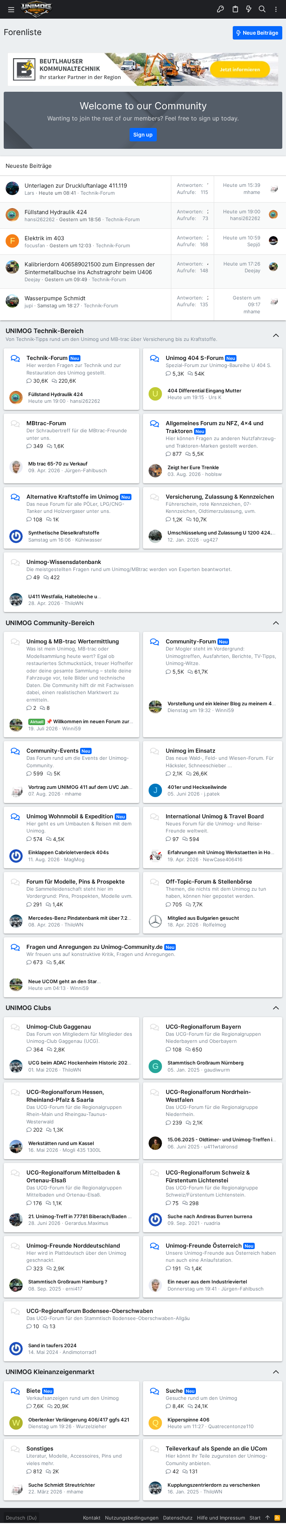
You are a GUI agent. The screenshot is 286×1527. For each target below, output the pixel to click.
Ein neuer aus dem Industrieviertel (207, 1282)
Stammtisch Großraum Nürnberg (206, 1063)
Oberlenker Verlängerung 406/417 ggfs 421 (78, 1420)
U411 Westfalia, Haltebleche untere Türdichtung (84, 596)
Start (255, 1518)
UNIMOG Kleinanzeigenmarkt (50, 1372)
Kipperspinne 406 (188, 1420)
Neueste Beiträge (29, 165)
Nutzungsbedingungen (132, 1518)
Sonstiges (39, 1448)
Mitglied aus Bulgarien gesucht (203, 918)
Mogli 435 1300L (82, 1150)
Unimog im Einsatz (190, 750)
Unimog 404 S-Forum (194, 357)
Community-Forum (191, 641)
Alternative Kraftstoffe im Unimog (72, 496)
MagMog (74, 859)
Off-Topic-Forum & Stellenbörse (209, 881)
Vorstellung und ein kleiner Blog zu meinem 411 (222, 703)
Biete (33, 1390)
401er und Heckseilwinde (197, 787)
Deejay (32, 279)
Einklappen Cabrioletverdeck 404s (68, 852)
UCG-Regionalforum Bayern (203, 1026)
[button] (11, 9)
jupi (29, 305)
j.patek (212, 794)
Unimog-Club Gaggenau (58, 1026)
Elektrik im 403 (44, 238)
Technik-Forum (97, 193)
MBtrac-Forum (46, 423)
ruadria (212, 1223)
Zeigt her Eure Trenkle (193, 467)
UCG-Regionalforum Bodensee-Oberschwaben (89, 1310)
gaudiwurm (217, 1070)
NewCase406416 (222, 859)
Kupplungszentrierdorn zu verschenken (214, 1485)
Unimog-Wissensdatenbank (63, 561)
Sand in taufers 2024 (52, 1345)
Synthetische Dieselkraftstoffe (63, 533)
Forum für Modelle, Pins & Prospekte (75, 881)
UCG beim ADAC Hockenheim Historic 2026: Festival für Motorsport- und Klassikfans (126, 1063)
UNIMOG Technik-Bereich (44, 331)
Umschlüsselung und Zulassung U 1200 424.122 (224, 533)
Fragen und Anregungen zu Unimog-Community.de (94, 946)
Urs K (215, 397)
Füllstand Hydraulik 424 (56, 212)
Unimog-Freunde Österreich (204, 1245)
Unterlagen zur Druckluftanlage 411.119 (76, 185)
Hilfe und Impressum (221, 1518)
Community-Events (52, 750)
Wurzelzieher (91, 1426)
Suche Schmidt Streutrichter (61, 1485)
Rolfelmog (214, 925)
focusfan (35, 245)
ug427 (210, 540)
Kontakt (92, 1518)
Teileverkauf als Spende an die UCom (216, 1448)
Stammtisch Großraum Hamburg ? (67, 1282)
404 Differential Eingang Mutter (204, 390)
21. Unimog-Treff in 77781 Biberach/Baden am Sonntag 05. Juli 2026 (107, 1216)
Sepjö (253, 244)
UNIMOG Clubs (28, 1008)
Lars (29, 193)
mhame (252, 192)
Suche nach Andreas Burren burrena (210, 1216)
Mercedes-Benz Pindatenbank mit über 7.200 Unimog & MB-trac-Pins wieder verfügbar (129, 918)
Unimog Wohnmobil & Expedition (69, 816)
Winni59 (71, 728)
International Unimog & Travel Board (215, 816)
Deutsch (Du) (21, 1518)
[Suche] (262, 9)
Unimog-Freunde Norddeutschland (73, 1245)
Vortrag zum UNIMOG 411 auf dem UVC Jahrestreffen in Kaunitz (102, 787)
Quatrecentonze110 (231, 1426)
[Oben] (267, 1517)
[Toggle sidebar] (276, 9)
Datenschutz (178, 1518)
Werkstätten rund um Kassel (61, 1143)
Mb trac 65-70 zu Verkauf (58, 464)
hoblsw (213, 474)
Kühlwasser (88, 540)
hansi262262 (40, 219)
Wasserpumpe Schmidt (55, 298)
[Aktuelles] (248, 9)
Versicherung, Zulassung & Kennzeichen (220, 496)
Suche (174, 1390)
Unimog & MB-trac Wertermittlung (72, 641)
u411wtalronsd (221, 1147)
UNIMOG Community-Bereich (50, 623)
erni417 (74, 1289)
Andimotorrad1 (79, 1352)
